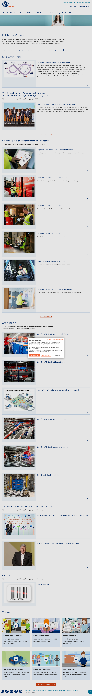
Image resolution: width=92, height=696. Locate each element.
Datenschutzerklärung (52, 339)
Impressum (60, 339)
